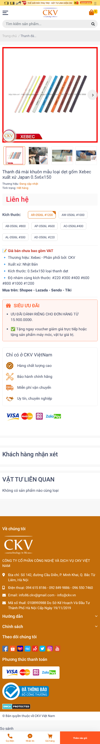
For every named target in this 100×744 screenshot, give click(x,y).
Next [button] (92, 95)
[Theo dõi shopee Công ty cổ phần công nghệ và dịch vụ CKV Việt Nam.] (13, 648)
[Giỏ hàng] (92, 13)
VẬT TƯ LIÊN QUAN (28, 479)
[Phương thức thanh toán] (33, 416)
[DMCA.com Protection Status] (16, 706)
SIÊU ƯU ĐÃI (26, 305)
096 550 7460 (82, 588)
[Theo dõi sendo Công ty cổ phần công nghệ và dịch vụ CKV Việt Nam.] (35, 648)
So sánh (6, 728)
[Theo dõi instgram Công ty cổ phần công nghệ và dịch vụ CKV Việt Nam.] (50, 648)
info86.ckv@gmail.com (36, 595)
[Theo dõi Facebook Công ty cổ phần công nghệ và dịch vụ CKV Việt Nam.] (5, 648)
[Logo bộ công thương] (25, 691)
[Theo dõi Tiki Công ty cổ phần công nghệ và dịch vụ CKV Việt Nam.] (27, 648)
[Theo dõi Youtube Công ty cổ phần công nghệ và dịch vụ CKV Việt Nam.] (57, 648)
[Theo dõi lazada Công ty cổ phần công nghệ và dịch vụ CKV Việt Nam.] (20, 648)
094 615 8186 (36, 588)
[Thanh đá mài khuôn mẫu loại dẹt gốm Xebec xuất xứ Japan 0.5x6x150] (50, 95)
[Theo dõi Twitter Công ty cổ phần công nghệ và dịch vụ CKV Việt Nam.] (42, 648)
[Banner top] (50, 2)
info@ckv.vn (66, 595)
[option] (50, 95)
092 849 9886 (59, 588)
